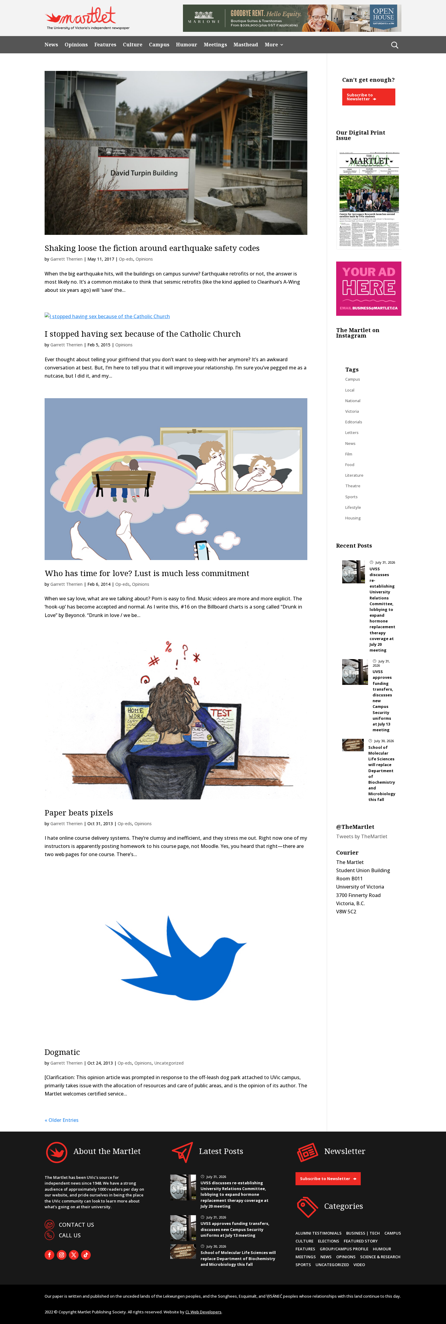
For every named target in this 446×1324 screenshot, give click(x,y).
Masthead (246, 45)
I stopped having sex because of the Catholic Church (143, 333)
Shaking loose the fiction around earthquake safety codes (152, 247)
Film (348, 454)
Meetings (215, 45)
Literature (354, 475)
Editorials (353, 422)
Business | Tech (363, 1233)
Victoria (352, 411)
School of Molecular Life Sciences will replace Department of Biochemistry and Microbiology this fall (238, 1258)
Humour (186, 45)
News (51, 45)
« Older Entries (62, 1120)
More (271, 45)
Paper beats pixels (79, 812)
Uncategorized (169, 1063)
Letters (352, 432)
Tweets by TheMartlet (361, 836)
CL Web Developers (203, 1312)
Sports (351, 496)
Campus (159, 45)
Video (359, 1264)
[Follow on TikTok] (86, 1255)
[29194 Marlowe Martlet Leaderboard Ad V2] (292, 30)
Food (349, 464)
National (352, 400)
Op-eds (126, 259)
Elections (328, 1241)
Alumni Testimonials (319, 1233)
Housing (353, 518)
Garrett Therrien (66, 259)
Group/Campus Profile (344, 1249)
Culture (132, 45)
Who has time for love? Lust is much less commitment (147, 573)
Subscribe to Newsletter (360, 97)
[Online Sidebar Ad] (368, 314)
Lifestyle (353, 507)
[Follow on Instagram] (61, 1255)
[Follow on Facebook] (49, 1255)
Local (349, 390)
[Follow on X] (74, 1255)
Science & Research (380, 1256)
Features (105, 45)
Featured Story (361, 1241)
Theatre (352, 486)
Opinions (76, 45)
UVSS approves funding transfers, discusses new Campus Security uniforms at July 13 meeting (235, 1229)
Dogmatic (62, 1051)
